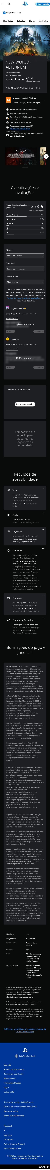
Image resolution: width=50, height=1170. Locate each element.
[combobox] (25, 255)
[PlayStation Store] (12, 12)
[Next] (46, 156)
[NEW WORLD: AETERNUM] (21, 156)
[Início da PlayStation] (25, 4)
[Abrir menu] (3, 4)
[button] (20, 128)
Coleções (21, 21)
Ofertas (32, 21)
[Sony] (44, 1169)
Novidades (8, 21)
